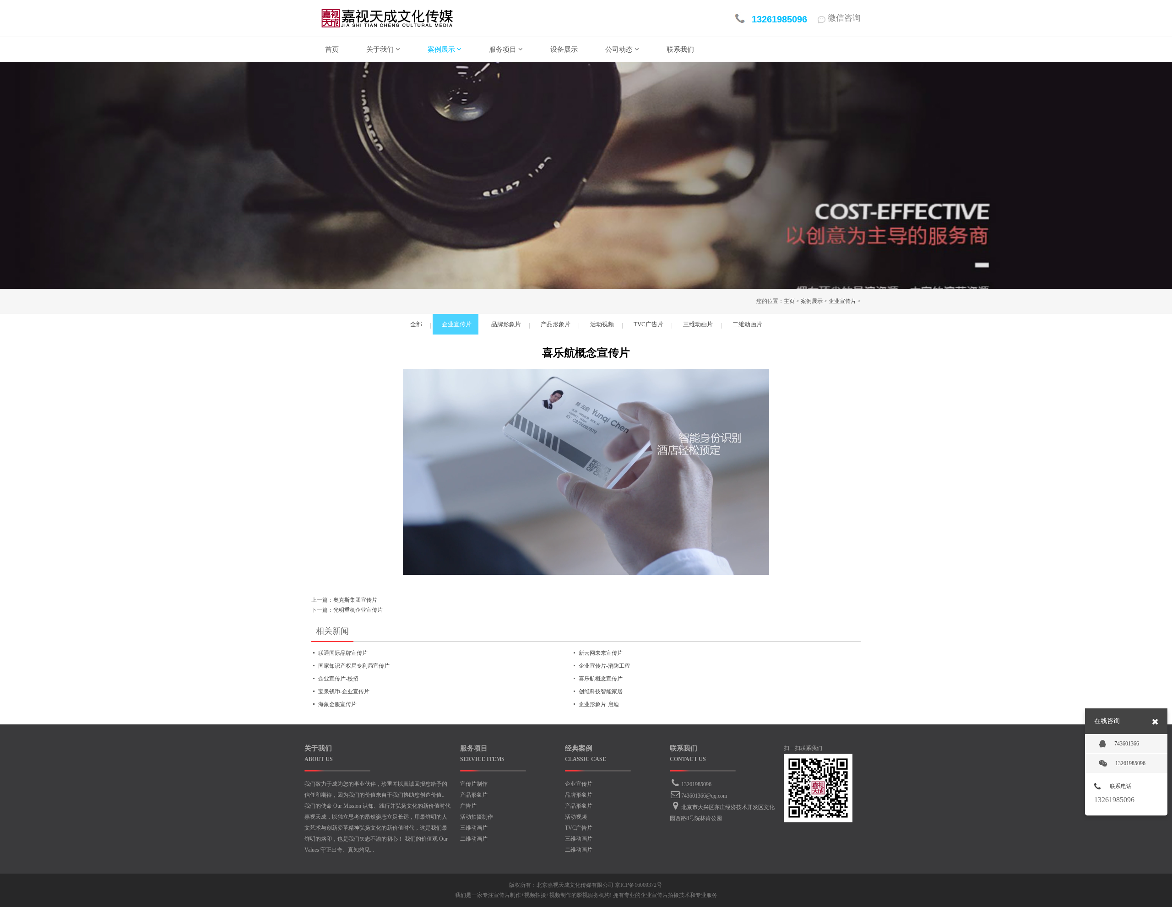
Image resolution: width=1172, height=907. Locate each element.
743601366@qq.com (704, 796)
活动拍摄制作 (476, 817)
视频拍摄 (535, 895)
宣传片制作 (474, 784)
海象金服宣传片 (337, 704)
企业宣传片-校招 (338, 678)
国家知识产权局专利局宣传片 (354, 666)
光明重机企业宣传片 (358, 610)
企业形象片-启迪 (599, 704)
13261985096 (696, 784)
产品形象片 (474, 795)
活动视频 (576, 817)
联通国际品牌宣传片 (343, 653)
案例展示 (812, 301)
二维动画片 (474, 839)
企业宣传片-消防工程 (604, 666)
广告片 (468, 806)
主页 (789, 301)
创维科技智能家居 (601, 691)
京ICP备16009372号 (638, 885)
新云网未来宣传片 (601, 653)
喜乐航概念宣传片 (601, 678)
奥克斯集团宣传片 (355, 600)
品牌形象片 (578, 795)
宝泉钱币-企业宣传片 (343, 691)
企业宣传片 (842, 301)
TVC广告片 (578, 828)
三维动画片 (474, 828)
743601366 (1126, 743)
